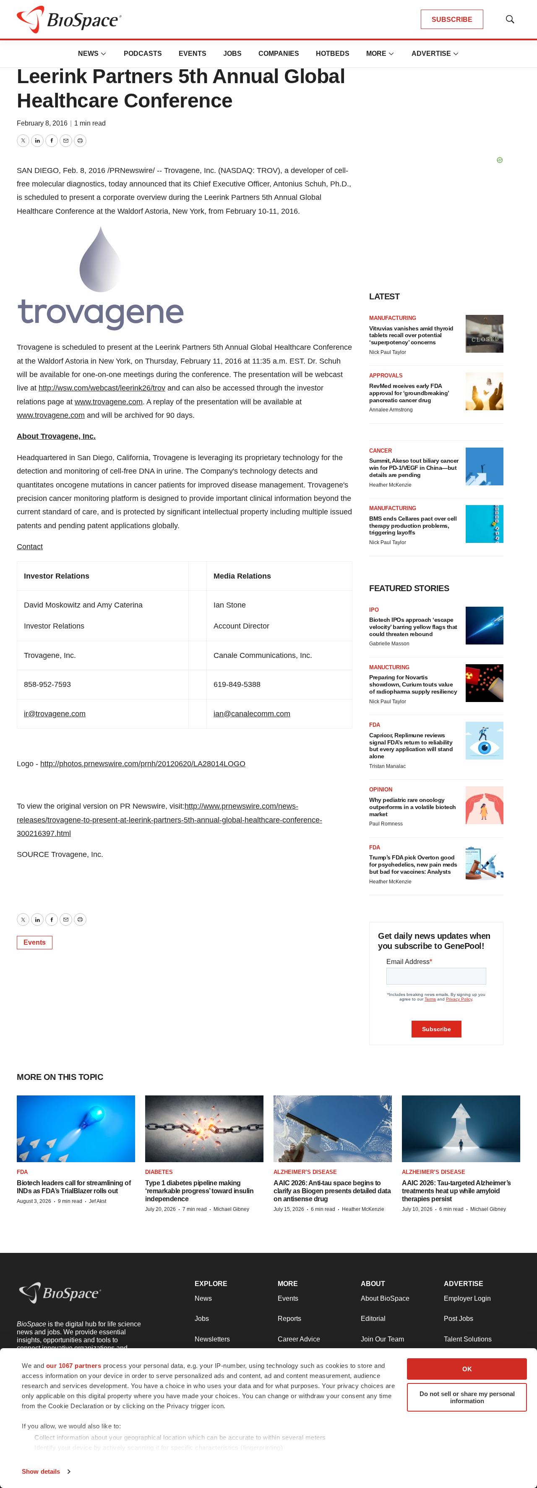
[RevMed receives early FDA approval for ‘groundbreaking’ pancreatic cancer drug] (484, 391)
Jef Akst (97, 1201)
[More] (103, 53)
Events (192, 53)
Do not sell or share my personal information (467, 1397)
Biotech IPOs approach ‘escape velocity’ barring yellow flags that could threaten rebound (413, 626)
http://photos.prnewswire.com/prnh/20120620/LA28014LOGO (142, 764)
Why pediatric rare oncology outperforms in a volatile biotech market (412, 806)
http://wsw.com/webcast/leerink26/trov (102, 388)
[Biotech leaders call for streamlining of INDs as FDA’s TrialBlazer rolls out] (76, 1128)
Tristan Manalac (387, 766)
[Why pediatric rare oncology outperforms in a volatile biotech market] (484, 805)
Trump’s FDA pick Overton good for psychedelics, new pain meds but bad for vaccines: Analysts (413, 864)
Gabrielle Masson (389, 644)
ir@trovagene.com (55, 714)
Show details (41, 1471)
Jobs (232, 53)
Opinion (380, 789)
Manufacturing (392, 318)
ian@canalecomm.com (252, 714)
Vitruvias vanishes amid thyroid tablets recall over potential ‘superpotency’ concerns (411, 335)
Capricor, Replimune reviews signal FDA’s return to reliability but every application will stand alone (411, 746)
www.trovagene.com (109, 402)
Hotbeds (332, 53)
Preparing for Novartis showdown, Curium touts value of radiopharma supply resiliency (413, 684)
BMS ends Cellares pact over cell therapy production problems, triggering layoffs (412, 525)
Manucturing (389, 667)
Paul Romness (386, 824)
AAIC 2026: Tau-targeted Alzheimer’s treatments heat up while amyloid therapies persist (456, 1190)
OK (467, 1369)
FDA (374, 725)
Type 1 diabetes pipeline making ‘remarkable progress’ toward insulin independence (199, 1190)
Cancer (380, 451)
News (88, 53)
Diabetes (159, 1172)
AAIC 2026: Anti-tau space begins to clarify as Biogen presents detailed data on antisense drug (332, 1190)
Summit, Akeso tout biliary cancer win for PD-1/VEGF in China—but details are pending (414, 467)
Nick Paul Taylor (387, 352)
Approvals (386, 375)
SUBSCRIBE (452, 19)
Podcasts (143, 53)
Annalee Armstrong (391, 410)
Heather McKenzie (390, 485)
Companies (278, 53)
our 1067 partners (74, 1365)
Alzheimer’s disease (305, 1172)
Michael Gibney (231, 1209)
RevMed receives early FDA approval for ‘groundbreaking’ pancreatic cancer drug (409, 392)
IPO (374, 610)
